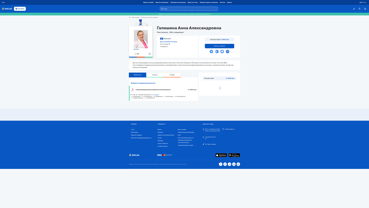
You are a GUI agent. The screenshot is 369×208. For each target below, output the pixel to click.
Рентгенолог (163, 32)
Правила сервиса (136, 135)
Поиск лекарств (163, 143)
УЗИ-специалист (176, 32)
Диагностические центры (166, 135)
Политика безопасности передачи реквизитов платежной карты (185, 140)
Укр (365, 2)
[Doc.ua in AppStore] (221, 155)
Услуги (160, 138)
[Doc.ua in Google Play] (234, 155)
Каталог (21, 9)
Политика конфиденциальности (141, 138)
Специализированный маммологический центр (153, 89)
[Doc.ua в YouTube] (234, 164)
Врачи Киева (135, 17)
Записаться (137, 75)
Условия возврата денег (185, 145)
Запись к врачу (219, 46)
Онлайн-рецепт (163, 146)
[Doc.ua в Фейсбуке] (220, 164)
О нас (133, 129)
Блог (179, 135)
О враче (154, 75)
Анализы (160, 140)
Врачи (160, 129)
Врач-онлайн (182, 129)
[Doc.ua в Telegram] (229, 164)
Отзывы (172, 75)
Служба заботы (229, 129)
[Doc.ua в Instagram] (225, 164)
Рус (361, 2)
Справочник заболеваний (186, 132)
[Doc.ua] (7, 9)
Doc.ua (132, 164)
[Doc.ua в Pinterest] (238, 164)
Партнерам (134, 132)
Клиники (160, 132)
